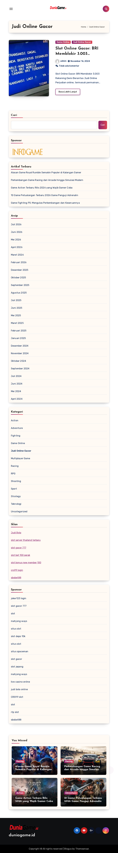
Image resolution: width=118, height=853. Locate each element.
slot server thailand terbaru (26, 540)
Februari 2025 (18, 330)
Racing (15, 466)
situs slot (16, 628)
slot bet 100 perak (20, 555)
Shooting (16, 481)
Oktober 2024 (18, 361)
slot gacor (16, 659)
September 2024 (20, 368)
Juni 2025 (16, 308)
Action (14, 420)
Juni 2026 (16, 232)
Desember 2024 (19, 345)
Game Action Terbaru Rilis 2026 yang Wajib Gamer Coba (41, 187)
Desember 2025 (19, 270)
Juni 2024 (16, 383)
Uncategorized (19, 511)
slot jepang (17, 666)
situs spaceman (19, 651)
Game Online (63, 42)
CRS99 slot (17, 697)
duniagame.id (22, 835)
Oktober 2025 (18, 277)
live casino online (20, 681)
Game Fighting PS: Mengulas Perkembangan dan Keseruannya (45, 202)
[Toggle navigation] (11, 9)
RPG (13, 473)
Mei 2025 (16, 315)
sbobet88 (16, 577)
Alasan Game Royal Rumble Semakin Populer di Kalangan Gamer (46, 172)
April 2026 (16, 247)
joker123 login (18, 598)
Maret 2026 (17, 254)
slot (13, 613)
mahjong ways (19, 621)
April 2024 (16, 399)
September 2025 (20, 285)
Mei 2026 (16, 239)
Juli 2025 (16, 300)
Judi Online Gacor (82, 42)
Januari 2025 (18, 338)
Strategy (16, 496)
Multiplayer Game (20, 458)
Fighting (15, 435)
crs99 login (17, 570)
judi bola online (19, 689)
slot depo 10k (18, 636)
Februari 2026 (19, 262)
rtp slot (15, 712)
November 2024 (20, 353)
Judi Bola (16, 532)
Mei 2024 (16, 391)
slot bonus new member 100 (26, 562)
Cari (14, 115)
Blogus (68, 848)
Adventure (17, 428)
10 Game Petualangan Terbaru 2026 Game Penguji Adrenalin (44, 195)
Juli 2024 (16, 376)
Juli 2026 (16, 224)
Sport (14, 488)
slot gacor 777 (18, 547)
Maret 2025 (17, 323)
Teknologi (16, 504)
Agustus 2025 (19, 292)
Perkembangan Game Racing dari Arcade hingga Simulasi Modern (47, 180)
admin (63, 61)
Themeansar (82, 848)
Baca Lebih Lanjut (68, 92)
